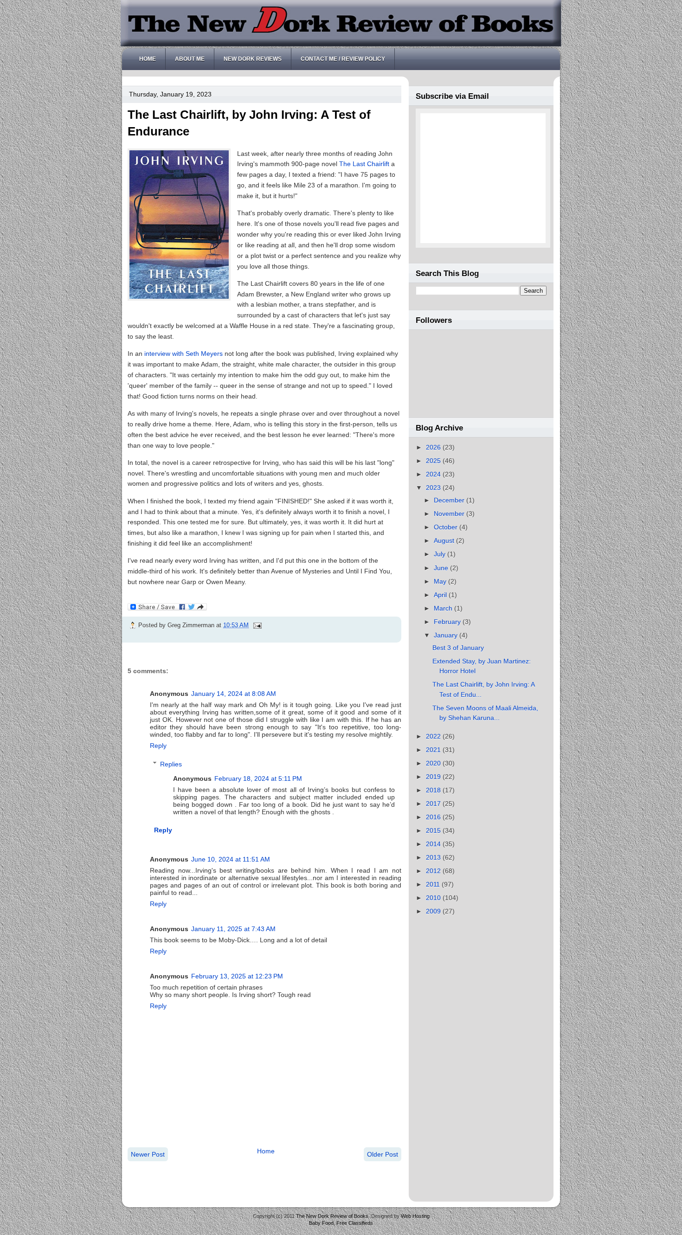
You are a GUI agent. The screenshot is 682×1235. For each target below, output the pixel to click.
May (441, 581)
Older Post (382, 1154)
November (450, 513)
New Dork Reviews (253, 59)
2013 (434, 857)
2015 (434, 830)
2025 (434, 460)
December (450, 500)
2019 (434, 776)
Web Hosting (415, 1216)
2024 (434, 474)
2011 (434, 884)
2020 (434, 763)
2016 (434, 817)
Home (147, 59)
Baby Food (321, 1223)
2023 (434, 487)
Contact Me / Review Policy (343, 59)
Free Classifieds (354, 1223)
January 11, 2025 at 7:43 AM (233, 929)
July (440, 554)
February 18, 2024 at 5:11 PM (258, 778)
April (441, 594)
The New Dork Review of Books (332, 1216)
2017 (434, 803)
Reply (158, 745)
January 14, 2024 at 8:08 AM (233, 693)
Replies (171, 763)
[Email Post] (256, 625)
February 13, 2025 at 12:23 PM (237, 976)
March (444, 608)
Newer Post (148, 1154)
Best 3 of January (458, 647)
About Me (190, 59)
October (446, 527)
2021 (434, 749)
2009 (434, 911)
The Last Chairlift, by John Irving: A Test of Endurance (249, 123)
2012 (434, 871)
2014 (434, 844)
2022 (434, 736)
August (445, 540)
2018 (434, 790)
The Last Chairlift (364, 163)
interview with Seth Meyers (183, 353)
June (442, 568)
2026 (434, 447)
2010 (434, 897)
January (446, 635)
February (448, 621)
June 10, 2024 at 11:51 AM (230, 859)
